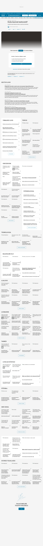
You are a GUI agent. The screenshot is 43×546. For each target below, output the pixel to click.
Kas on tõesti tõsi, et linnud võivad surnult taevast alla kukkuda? (36, 322)
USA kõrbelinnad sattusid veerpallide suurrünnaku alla (4, 351)
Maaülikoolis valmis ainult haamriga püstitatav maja (5, 242)
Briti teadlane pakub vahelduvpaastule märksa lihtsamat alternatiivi (37, 417)
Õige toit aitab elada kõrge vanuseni (10, 135)
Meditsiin (12, 17)
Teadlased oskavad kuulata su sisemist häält (30, 453)
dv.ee (14, 13)
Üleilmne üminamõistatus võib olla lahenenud (11, 124)
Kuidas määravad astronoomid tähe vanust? (30, 181)
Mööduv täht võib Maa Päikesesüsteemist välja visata (7, 183)
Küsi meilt (15, 76)
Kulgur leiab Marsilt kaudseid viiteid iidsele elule (30, 276)
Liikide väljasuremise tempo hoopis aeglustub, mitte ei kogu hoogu (37, 333)
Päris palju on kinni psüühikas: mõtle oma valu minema (6, 445)
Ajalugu (30, 17)
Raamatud (34, 17)
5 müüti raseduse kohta (16, 416)
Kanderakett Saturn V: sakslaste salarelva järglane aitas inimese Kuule (26, 482)
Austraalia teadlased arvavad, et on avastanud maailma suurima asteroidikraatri (15, 93)
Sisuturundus (9, 106)
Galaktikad (9, 76)
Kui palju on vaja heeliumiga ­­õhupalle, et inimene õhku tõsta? (37, 398)
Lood (5, 91)
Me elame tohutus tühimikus (8, 150)
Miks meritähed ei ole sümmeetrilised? (31, 376)
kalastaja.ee (8, 13)
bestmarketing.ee (18, 13)
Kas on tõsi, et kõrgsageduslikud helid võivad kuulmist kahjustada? (37, 130)
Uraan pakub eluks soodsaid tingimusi (29, 272)
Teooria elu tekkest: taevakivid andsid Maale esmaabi (17, 101)
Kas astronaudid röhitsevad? (27, 379)
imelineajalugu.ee (4, 13)
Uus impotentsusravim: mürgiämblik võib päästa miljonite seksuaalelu (16, 206)
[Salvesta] (18, 122)
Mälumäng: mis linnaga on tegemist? (10, 132)
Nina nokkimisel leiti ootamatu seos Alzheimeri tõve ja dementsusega (26, 141)
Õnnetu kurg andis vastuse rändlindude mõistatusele (36, 470)
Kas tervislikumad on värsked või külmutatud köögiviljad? (26, 417)
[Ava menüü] (6, 15)
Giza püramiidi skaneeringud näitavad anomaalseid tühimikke (5, 302)
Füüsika (27, 17)
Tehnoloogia (21, 17)
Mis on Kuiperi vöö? (15, 370)
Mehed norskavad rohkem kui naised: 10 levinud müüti (36, 427)
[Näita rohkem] (37, 13)
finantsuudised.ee (34, 13)
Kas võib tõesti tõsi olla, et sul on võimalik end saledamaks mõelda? (7, 371)
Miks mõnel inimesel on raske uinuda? (31, 449)
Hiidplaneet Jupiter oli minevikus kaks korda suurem (6, 173)
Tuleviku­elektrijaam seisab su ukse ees (11, 139)
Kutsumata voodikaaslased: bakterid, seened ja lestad (25, 130)
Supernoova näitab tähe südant (29, 184)
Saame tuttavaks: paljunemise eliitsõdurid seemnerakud (15, 333)
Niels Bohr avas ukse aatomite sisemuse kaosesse (4, 482)
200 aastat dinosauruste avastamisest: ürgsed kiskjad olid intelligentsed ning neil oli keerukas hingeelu (16, 303)
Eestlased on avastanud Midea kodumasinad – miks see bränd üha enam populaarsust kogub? (15, 108)
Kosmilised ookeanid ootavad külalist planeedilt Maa (29, 269)
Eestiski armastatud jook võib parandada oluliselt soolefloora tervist (37, 152)
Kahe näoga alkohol (36, 140)
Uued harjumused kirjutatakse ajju (28, 456)
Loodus (24, 17)
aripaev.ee (12, 13)
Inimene (9, 17)
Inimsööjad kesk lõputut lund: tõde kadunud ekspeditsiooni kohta (16, 482)
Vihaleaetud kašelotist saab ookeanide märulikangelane (5, 333)
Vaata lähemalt (15, 69)
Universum (16, 17)
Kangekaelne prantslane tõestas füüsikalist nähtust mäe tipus (37, 482)
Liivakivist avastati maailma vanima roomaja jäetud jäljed (25, 322)
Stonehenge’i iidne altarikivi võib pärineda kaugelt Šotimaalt (26, 302)
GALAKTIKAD (9, 20)
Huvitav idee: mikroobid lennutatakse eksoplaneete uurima (16, 263)
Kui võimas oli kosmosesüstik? (29, 177)
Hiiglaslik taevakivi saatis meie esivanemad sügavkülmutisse (19, 86)
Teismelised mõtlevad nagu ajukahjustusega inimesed (6, 455)
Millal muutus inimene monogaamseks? (30, 199)
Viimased (5, 17)
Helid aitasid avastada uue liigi (8, 142)
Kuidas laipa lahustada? (5, 416)
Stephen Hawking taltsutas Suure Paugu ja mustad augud (5, 290)
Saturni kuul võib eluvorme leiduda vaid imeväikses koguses (16, 275)
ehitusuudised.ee (23, 13)
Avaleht (2, 17)
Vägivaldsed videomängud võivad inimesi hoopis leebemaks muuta (16, 455)
